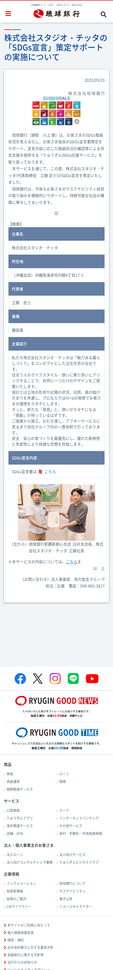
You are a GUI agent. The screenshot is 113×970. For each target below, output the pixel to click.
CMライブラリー (19, 906)
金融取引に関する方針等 (25, 954)
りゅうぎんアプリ (20, 818)
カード (64, 810)
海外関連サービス (20, 825)
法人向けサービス (72, 854)
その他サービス (70, 825)
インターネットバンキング (79, 818)
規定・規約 (15, 940)
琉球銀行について (72, 883)
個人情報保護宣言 (20, 932)
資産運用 (13, 781)
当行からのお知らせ (22, 962)
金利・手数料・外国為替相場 (80, 833)
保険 (62, 781)
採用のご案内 (16, 898)
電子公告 (65, 898)
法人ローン (15, 854)
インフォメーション (21, 883)
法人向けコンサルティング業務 (30, 862)
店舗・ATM (15, 833)
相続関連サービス (20, 789)
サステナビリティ (72, 891)
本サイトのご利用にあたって (28, 925)
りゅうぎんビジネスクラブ (79, 862)
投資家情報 (15, 891)
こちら (50, 471)
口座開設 (13, 810)
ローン (64, 773)
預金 (10, 773)
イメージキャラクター (75, 906)
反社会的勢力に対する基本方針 (30, 947)
